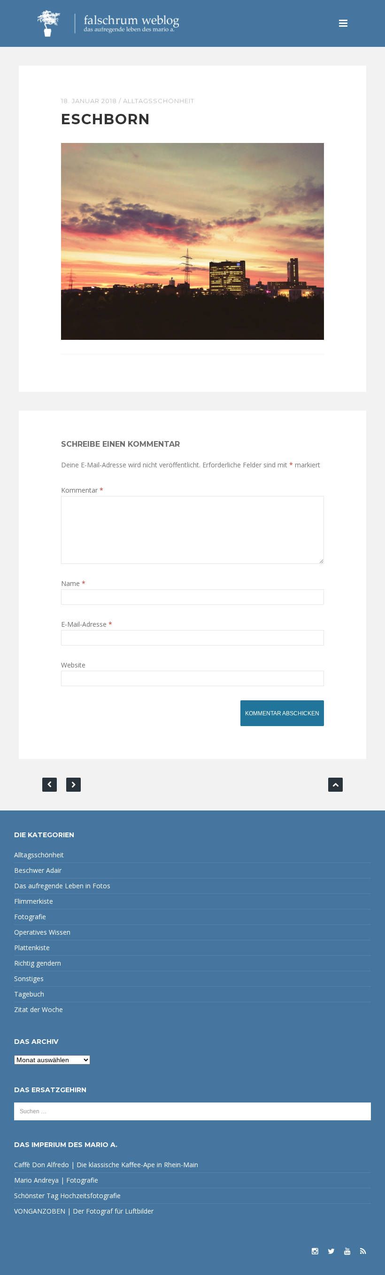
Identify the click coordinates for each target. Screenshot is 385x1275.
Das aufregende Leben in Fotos (62, 885)
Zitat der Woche (38, 1009)
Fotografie (30, 916)
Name (73, 583)
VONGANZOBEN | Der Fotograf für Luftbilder (84, 1211)
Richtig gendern (37, 963)
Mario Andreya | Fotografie (56, 1180)
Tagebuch (29, 994)
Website (73, 664)
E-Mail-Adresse (86, 624)
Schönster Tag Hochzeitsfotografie (67, 1195)
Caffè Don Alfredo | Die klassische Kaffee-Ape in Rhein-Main (106, 1164)
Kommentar (82, 490)
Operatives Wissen (42, 932)
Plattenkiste (32, 947)
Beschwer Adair (38, 870)
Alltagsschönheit (158, 101)
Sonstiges (29, 978)
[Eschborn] (192, 240)
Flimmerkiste (33, 901)
